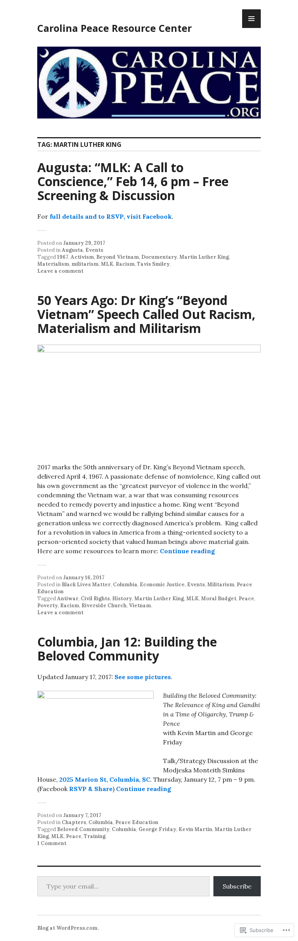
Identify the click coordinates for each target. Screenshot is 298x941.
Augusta (72, 250)
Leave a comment (60, 271)
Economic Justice (162, 584)
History (122, 598)
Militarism (220, 584)
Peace (246, 598)
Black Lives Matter (86, 584)
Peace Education (136, 822)
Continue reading (187, 551)
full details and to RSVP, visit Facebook (111, 216)
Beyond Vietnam (117, 257)
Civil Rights (95, 598)
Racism (125, 264)
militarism (85, 264)
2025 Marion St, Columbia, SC (104, 779)
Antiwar (67, 598)
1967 (62, 257)
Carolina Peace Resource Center (114, 28)
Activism (82, 257)
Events (94, 250)
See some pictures (142, 677)
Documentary (159, 257)
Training (95, 836)
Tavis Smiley (153, 264)
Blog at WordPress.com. (68, 928)
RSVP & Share (91, 789)
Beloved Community (83, 829)
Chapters (74, 822)
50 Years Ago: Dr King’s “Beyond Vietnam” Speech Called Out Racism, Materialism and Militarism (146, 314)
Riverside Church (103, 605)
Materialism (53, 264)
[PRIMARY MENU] (251, 18)
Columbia (125, 584)
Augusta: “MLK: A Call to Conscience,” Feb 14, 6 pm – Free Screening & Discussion (133, 181)
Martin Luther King (204, 257)
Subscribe (237, 886)
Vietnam (140, 605)
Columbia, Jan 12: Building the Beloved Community (127, 648)
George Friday (157, 829)
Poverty (47, 605)
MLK (107, 264)
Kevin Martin (195, 829)
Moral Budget (218, 598)
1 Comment (51, 843)
